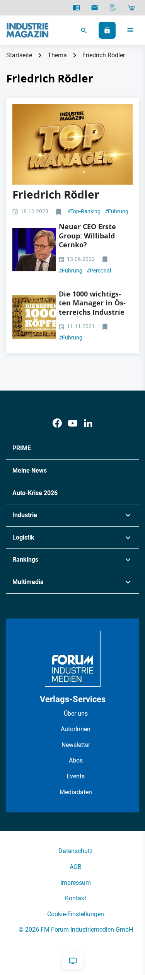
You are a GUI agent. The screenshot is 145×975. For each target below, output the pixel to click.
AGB (76, 866)
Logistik (23, 537)
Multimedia (28, 582)
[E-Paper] (76, 7)
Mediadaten (76, 792)
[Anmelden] (107, 30)
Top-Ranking (84, 211)
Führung (116, 211)
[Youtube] (72, 423)
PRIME (21, 448)
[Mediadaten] (113, 7)
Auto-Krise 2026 (35, 493)
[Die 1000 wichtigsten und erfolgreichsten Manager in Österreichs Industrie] (34, 317)
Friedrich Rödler (55, 194)
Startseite (19, 55)
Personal (99, 270)
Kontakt (75, 898)
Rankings (25, 559)
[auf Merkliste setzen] (59, 212)
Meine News (29, 470)
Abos (76, 760)
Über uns (76, 713)
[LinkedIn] (88, 423)
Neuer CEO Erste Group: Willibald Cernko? (87, 236)
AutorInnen (75, 729)
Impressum (75, 882)
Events (76, 776)
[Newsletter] (94, 7)
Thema (57, 55)
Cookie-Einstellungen (75, 914)
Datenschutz (75, 851)
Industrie (24, 515)
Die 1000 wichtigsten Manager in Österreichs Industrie (92, 303)
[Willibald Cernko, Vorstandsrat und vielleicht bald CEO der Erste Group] (34, 249)
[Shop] (131, 7)
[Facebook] (57, 423)
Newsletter (75, 745)
